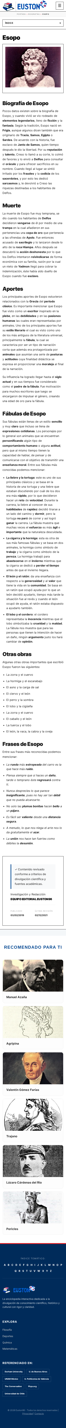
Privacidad (27, 1413)
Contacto (39, 1413)
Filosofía (7, 1329)
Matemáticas (9, 1348)
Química (7, 1342)
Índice (33, 23)
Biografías (34, 14)
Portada (21, 14)
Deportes (7, 1336)
